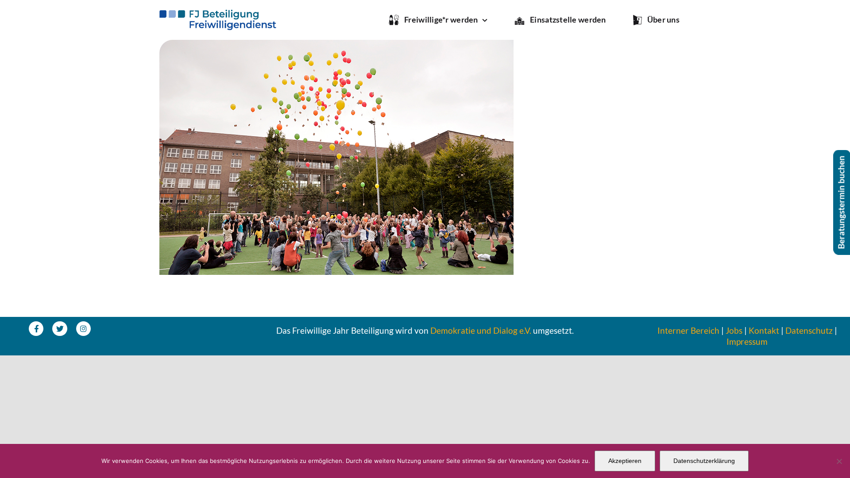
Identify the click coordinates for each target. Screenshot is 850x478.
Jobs (734, 330)
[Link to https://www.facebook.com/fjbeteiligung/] (36, 328)
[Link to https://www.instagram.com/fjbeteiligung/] (83, 328)
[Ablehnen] (839, 461)
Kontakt (764, 330)
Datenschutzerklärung (704, 460)
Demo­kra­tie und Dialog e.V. (480, 330)
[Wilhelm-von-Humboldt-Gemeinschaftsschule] (336, 45)
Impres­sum (747, 341)
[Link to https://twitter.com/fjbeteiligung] (59, 328)
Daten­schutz (809, 330)
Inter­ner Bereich (688, 330)
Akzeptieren (624, 460)
